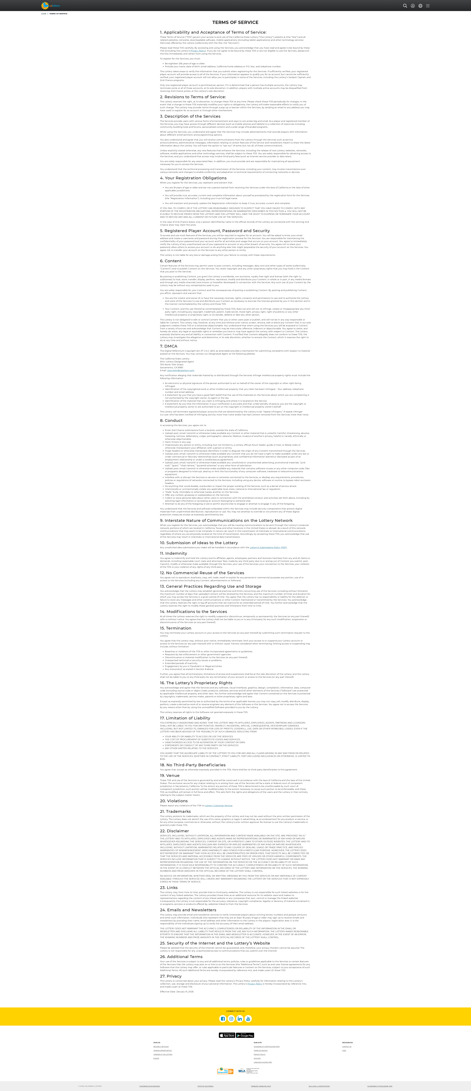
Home (43, 13)
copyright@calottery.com (180, 370)
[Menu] (428, 6)
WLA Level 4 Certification (319, 1086)
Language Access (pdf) (263, 1062)
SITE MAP (257, 1058)
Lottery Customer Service (218, 805)
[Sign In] (412, 6)
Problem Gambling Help (261, 1086)
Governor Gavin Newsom (149, 1086)
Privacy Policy (198, 51)
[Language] (420, 6)
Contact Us (346, 1046)
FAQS (344, 1050)
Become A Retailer (161, 1046)
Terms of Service (261, 1050)
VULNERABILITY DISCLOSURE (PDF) (379, 1086)
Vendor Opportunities (162, 1050)
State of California (205, 1086)
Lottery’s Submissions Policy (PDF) (268, 547)
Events (156, 1058)
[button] (405, 6)
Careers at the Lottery (162, 1054)
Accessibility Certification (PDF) (267, 1046)
